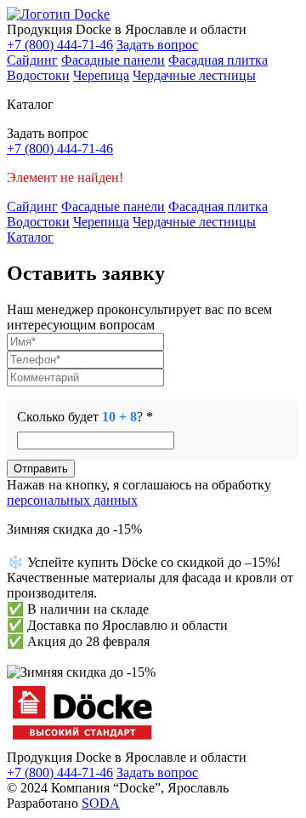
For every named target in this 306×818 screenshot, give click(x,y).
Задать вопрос (157, 44)
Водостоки (38, 75)
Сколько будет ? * (85, 416)
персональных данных (72, 500)
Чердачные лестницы (194, 75)
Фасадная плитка (218, 60)
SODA (101, 803)
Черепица (101, 75)
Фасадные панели (113, 60)
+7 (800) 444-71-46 (60, 44)
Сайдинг (32, 60)
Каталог (30, 237)
